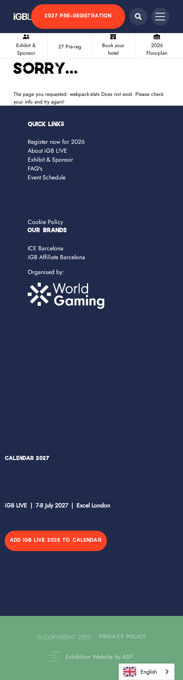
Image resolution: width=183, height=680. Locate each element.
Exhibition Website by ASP (99, 656)
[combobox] (146, 671)
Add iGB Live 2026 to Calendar (56, 540)
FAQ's (35, 168)
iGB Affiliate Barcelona (56, 257)
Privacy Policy (123, 637)
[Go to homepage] (28, 16)
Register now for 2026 (56, 141)
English (148, 672)
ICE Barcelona (45, 248)
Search (138, 16)
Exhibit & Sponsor (50, 159)
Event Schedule (47, 177)
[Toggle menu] (160, 16)
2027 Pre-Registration (78, 16)
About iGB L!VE (47, 150)
